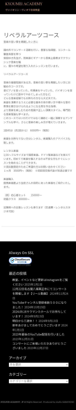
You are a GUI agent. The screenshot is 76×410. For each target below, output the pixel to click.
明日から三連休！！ (25, 321)
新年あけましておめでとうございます (36, 325)
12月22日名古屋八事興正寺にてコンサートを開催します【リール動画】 (39, 291)
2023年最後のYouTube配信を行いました (38, 334)
